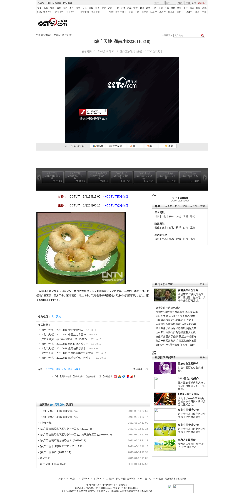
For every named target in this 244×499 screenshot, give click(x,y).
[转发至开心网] (115, 376)
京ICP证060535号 (104, 488)
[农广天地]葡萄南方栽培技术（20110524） (64, 440)
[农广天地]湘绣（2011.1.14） (56, 452)
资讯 (171, 227)
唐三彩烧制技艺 (187, 340)
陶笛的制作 (189, 344)
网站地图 (67, 2)
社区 (167, 8)
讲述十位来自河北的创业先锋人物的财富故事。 (192, 430)
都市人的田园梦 (187, 439)
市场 (171, 238)
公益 (116, 8)
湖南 (58, 369)
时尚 (148, 8)
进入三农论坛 (127, 51)
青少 (97, 8)
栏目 (204, 12)
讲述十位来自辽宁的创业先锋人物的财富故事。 (192, 415)
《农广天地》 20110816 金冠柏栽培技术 (63, 348)
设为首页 (202, 2)
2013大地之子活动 (188, 394)
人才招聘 (110, 478)
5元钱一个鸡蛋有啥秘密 (169, 344)
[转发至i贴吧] (127, 376)
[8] (80, 146)
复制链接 (78, 376)
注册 (188, 3)
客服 (194, 2)
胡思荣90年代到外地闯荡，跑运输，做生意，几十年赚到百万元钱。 (192, 297)
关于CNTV (87, 478)
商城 (160, 8)
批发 (192, 238)
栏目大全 (59, 12)
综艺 (65, 8)
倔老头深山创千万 (188, 290)
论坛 (185, 8)
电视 (39, 12)
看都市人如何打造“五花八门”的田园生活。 (191, 445)
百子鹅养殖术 (187, 316)
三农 (154, 8)
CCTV (189, 12)
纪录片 (153, 12)
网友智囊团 (170, 478)
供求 (157, 238)
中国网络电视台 (53, 2)
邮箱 (198, 8)
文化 (104, 8)
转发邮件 (91, 376)
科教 (91, 8)
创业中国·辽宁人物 (188, 409)
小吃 (64, 369)
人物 (178, 216)
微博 (173, 8)
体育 (59, 8)
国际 (164, 216)
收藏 (170, 146)
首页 (39, 8)
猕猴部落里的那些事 (167, 336)
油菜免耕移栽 (188, 324)
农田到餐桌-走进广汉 (167, 316)
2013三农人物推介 (188, 378)
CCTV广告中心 (144, 478)
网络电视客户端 (116, 12)
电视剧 (145, 12)
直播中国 (84, 12)
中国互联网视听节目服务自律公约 (136, 491)
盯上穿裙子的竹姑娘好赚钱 (171, 328)
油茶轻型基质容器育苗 (168, 324)
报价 (185, 238)
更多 (202, 284)
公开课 (171, 12)
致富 (184, 206)
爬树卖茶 (191, 328)
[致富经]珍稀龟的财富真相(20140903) (177, 311)
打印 (55, 376)
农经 (171, 216)
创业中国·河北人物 (188, 424)
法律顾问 (131, 478)
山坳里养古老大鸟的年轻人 (171, 320)
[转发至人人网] (123, 376)
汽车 (129, 8)
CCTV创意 (158, 478)
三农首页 (167, 206)
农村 (185, 216)
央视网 (41, 2)
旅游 (135, 8)
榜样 (178, 227)
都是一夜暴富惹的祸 (167, 340)
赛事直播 (95, 12)
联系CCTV (75, 478)
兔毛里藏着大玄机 (186, 332)
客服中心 (181, 478)
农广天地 (66, 35)
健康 (142, 8)
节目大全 (70, 12)
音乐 (84, 8)
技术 (164, 227)
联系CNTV (99, 478)
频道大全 (47, 12)
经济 (52, 8)
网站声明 (120, 478)
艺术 (110, 8)
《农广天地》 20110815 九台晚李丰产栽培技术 (67, 353)
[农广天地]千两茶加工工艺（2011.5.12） (62, 446)
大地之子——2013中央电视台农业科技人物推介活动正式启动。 (192, 401)
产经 (123, 8)
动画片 (162, 12)
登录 (180, 3)
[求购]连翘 (45, 422)
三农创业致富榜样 (188, 363)
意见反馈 (117, 146)
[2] (72, 146)
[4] (75, 146)
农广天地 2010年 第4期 (53, 464)
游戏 (204, 8)
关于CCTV (63, 478)
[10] (83, 146)
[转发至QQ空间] (119, 376)
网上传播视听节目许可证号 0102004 (78, 491)
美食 (70, 369)
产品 (164, 238)
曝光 (192, 216)
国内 (157, 216)
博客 (179, 8)
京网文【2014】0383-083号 (126, 488)
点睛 (185, 227)
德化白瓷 (45, 458)
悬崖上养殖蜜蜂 (187, 336)
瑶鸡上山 (191, 320)
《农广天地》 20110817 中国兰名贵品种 (63, 334)
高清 (130, 12)
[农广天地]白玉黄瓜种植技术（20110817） (64, 339)
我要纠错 (65, 376)
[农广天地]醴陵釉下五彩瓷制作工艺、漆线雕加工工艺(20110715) (76, 434)
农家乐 (57, 35)
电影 (137, 12)
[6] (77, 146)
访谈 (192, 8)
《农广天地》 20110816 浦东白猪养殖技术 (64, 343)
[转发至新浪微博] (131, 376)
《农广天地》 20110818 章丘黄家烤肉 (62, 329)
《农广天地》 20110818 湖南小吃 (59, 411)
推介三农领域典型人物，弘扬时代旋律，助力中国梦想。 (192, 385)
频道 (197, 12)
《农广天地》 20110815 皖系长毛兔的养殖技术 (67, 357)
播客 (179, 12)
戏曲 (78, 8)
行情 (178, 238)
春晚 (71, 8)
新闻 (46, 8)
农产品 (193, 206)
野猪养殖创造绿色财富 (168, 307)
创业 (157, 227)
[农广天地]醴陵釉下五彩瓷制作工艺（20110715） (67, 428)
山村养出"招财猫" (165, 332)
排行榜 (99, 146)
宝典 (192, 227)
